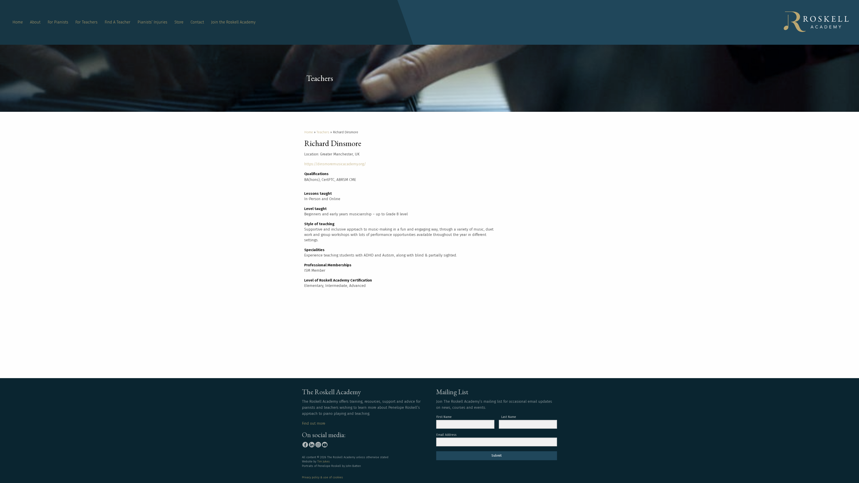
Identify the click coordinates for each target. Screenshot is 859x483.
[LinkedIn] (312, 444)
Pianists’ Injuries (152, 22)
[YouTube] (324, 444)
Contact (197, 22)
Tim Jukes (323, 461)
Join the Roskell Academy (233, 22)
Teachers (323, 132)
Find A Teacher (117, 22)
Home (18, 22)
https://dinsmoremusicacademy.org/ (335, 164)
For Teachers (86, 22)
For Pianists (58, 22)
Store (178, 22)
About (35, 22)
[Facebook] (305, 444)
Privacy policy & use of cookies (322, 477)
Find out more (313, 423)
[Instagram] (318, 444)
